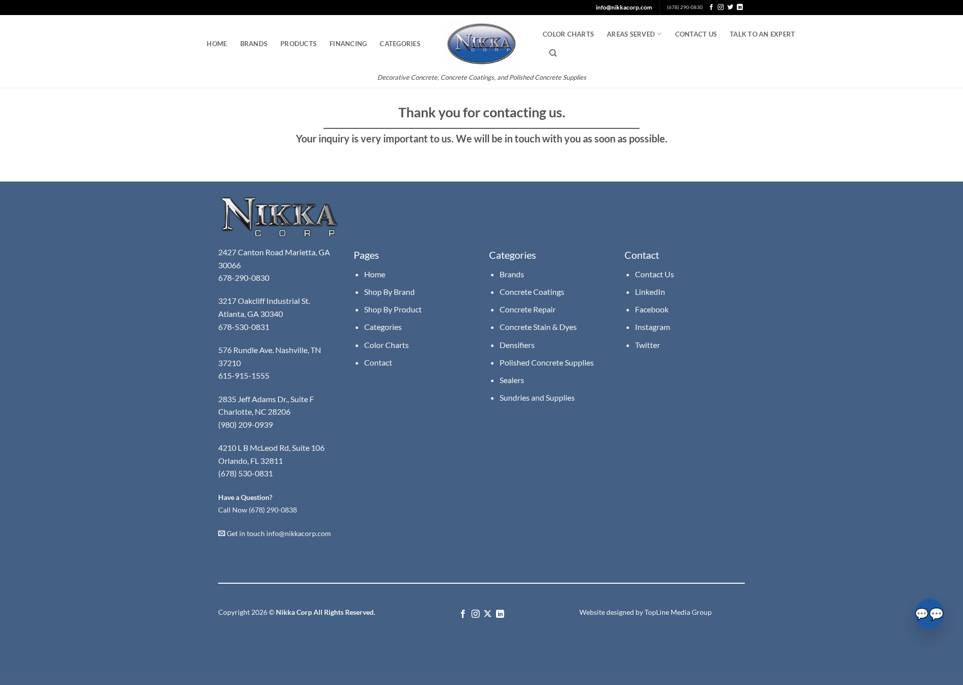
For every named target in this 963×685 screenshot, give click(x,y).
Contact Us (696, 34)
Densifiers (517, 345)
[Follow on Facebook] (711, 7)
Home (217, 44)
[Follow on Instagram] (721, 7)
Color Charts (568, 34)
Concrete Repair (528, 309)
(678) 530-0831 (245, 473)
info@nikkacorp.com (624, 7)
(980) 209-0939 (245, 424)
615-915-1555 (243, 375)
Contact (378, 362)
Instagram (652, 326)
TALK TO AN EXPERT (762, 34)
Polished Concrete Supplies (547, 362)
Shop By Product (393, 309)
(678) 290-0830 (685, 7)
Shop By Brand (389, 291)
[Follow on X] (488, 614)
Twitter (647, 345)
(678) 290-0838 (273, 510)
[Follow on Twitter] (730, 7)
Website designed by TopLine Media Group (645, 612)
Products (298, 44)
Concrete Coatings (532, 291)
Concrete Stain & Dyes (538, 326)
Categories (400, 44)
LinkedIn (650, 291)
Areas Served (631, 34)
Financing (348, 44)
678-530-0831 (244, 326)
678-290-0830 (244, 277)
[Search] (553, 53)
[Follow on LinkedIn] (740, 7)
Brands (254, 44)
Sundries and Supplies (537, 397)
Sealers (512, 380)
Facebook (652, 309)
